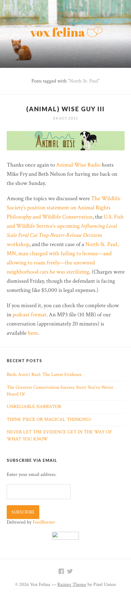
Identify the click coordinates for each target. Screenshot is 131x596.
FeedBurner (44, 522)
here (33, 333)
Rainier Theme (71, 584)
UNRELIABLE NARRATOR (34, 406)
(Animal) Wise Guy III (65, 108)
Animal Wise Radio (78, 165)
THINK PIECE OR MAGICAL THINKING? (49, 419)
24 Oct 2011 (65, 118)
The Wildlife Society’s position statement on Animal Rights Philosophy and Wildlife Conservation (63, 208)
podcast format (29, 314)
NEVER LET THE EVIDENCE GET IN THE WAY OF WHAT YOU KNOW (59, 435)
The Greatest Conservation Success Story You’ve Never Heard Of (60, 390)
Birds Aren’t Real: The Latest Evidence (44, 374)
